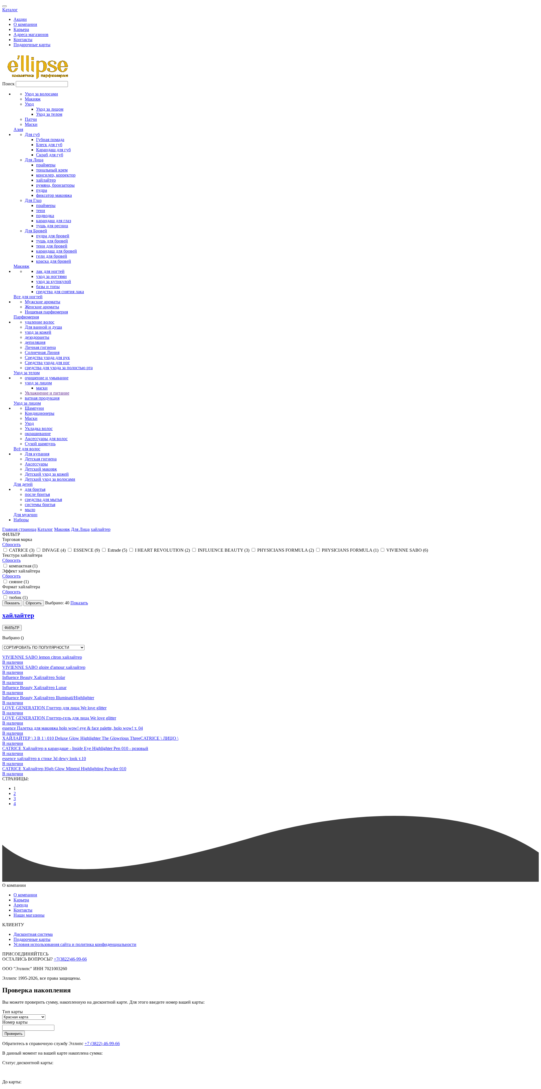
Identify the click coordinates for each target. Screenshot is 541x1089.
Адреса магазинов (31, 34)
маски (42, 388)
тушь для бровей (52, 241)
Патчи (31, 119)
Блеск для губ (49, 144)
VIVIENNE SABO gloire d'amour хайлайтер (43, 667)
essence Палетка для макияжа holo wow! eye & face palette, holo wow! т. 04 (72, 728)
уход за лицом (38, 382)
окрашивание (38, 433)
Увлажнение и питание (47, 393)
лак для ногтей (50, 271)
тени (40, 210)
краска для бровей (53, 261)
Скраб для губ (49, 154)
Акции (20, 19)
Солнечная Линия (42, 352)
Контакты (23, 39)
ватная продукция (42, 398)
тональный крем (52, 170)
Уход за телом (49, 114)
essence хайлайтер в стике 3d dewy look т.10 (44, 758)
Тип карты (12, 1011)
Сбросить (11, 544)
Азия (18, 129)
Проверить (14, 1034)
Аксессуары (36, 464)
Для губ (32, 134)
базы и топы (48, 286)
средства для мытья (43, 499)
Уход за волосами (41, 94)
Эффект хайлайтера (21, 571)
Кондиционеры (39, 413)
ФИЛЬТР (12, 628)
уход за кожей (38, 332)
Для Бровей (36, 230)
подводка (45, 215)
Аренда (21, 905)
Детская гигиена (41, 458)
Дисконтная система (33, 934)
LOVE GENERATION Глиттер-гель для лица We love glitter (59, 718)
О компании (25, 24)
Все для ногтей (28, 296)
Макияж (33, 99)
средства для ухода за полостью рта (59, 367)
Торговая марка (17, 539)
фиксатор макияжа (54, 195)
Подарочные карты (32, 44)
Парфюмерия (26, 317)
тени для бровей (51, 246)
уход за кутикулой (53, 281)
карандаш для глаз (53, 220)
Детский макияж (41, 469)
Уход (29, 104)
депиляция (35, 342)
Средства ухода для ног (47, 362)
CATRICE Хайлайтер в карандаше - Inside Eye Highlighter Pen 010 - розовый (75, 748)
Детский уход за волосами (50, 479)
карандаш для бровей (56, 251)
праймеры (46, 164)
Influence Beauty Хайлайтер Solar (33, 677)
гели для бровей (51, 256)
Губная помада (50, 139)
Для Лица (34, 159)
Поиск (8, 83)
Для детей (23, 484)
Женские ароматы (42, 306)
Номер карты (15, 1022)
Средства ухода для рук (47, 357)
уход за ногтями (51, 276)
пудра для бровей (52, 235)
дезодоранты (37, 337)
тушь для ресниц (52, 225)
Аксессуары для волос (46, 438)
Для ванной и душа (43, 327)
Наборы (21, 519)
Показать (79, 602)
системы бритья (40, 504)
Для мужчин (25, 514)
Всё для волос (27, 448)
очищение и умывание (46, 377)
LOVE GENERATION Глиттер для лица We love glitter (54, 707)
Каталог (10, 9)
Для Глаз (33, 200)
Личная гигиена (40, 347)
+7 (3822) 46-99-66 (102, 1043)
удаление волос (39, 322)
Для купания (37, 453)
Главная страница (19, 529)
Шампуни (34, 408)
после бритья (37, 494)
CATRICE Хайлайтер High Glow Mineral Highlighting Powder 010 (64, 768)
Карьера (21, 29)
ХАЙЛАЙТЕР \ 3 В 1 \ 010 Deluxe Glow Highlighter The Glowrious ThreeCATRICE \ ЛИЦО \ (90, 738)
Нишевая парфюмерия (46, 311)
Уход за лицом (49, 109)
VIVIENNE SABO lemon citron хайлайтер (42, 657)
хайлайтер (46, 180)
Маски (31, 124)
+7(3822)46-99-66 (70, 959)
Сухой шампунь (40, 443)
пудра (41, 190)
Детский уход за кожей (47, 474)
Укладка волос (39, 428)
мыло (30, 509)
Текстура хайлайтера (22, 555)
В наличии (12, 662)
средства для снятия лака (60, 291)
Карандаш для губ (53, 149)
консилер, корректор (56, 175)
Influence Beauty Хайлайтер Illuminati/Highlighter (48, 697)
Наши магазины (29, 915)
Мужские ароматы (42, 301)
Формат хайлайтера (21, 586)
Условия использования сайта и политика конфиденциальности (75, 944)
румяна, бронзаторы (55, 185)
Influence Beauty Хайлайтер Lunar (34, 687)
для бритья (35, 489)
